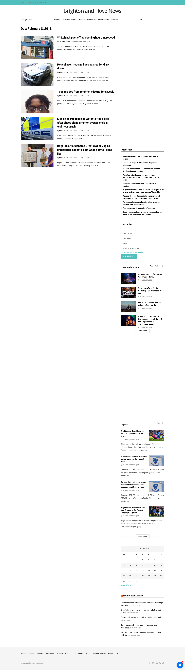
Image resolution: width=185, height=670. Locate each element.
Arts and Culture (69, 19)
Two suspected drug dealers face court (139, 208)
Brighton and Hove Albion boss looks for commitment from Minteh (133, 433)
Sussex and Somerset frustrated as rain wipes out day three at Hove (134, 459)
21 (136, 576)
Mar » (128, 585)
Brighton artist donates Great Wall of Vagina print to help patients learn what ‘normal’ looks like (84, 149)
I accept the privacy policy (133, 252)
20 (130, 576)
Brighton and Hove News (92, 10)
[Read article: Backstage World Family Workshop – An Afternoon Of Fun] (128, 292)
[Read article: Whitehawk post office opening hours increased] (37, 47)
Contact (29, 2)
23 (149, 576)
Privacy (60, 653)
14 (136, 570)
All (151, 266)
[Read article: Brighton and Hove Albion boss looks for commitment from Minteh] (156, 435)
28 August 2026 (145, 297)
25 (161, 576)
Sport (81, 19)
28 (136, 581)
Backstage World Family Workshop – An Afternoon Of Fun (149, 290)
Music (157, 266)
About (22, 2)
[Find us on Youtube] (155, 19)
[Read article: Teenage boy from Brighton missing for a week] (37, 101)
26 (124, 581)
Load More (142, 331)
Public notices (103, 19)
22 (142, 576)
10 (155, 565)
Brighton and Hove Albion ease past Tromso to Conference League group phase (133, 510)
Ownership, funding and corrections (91, 653)
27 (130, 581)
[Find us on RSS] (159, 19)
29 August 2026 (145, 280)
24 (155, 576)
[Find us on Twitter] (150, 19)
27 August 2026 (145, 308)
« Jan (123, 585)
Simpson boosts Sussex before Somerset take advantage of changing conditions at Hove (133, 484)
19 (124, 576)
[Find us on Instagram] (163, 19)
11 (161, 565)
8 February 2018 (79, 41)
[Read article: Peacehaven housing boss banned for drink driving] (37, 74)
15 (142, 570)
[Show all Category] (162, 266)
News (56, 19)
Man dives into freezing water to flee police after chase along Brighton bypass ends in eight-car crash (83, 122)
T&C (117, 653)
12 (124, 570)
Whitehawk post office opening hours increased (86, 37)
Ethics (110, 653)
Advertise (114, 19)
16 (149, 570)
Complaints (69, 653)
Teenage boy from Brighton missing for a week (85, 91)
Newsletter (42, 2)
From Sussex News (133, 595)
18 (161, 570)
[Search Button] (141, 19)
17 (155, 570)
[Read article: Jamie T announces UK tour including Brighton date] (128, 306)
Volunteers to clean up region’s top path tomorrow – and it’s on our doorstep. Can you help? (141, 177)
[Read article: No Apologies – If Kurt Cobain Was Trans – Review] (128, 278)
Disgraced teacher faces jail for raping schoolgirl (141, 617)
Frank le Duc (63, 72)
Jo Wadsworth (64, 41)
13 (130, 570)
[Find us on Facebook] (146, 19)
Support (35, 2)
